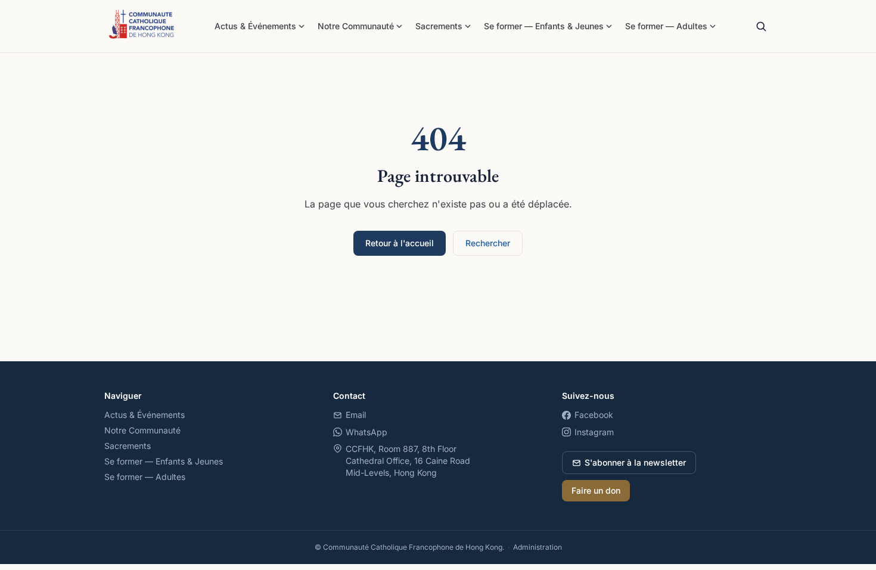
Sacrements (438, 26)
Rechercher (487, 243)
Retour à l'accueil (399, 243)
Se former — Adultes (666, 26)
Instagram (594, 432)
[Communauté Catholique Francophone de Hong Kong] (141, 26)
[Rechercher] (761, 26)
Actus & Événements (255, 26)
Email (356, 415)
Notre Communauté (356, 26)
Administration (537, 547)
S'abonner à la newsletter (635, 462)
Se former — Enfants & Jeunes (544, 26)
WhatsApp (366, 432)
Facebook (593, 415)
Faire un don (595, 490)
